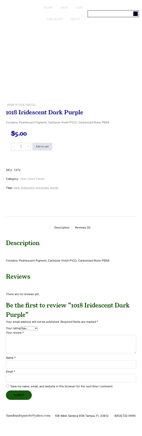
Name (11, 357)
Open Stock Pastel (21, 105)
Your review (15, 332)
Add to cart (42, 146)
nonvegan (42, 187)
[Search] (135, 13)
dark (16, 187)
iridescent (27, 187)
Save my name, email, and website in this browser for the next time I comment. (61, 386)
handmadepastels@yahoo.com (28, 416)
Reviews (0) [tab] (82, 227)
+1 (114, 416)
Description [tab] (62, 227)
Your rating (13, 328)
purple (54, 187)
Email (10, 371)
